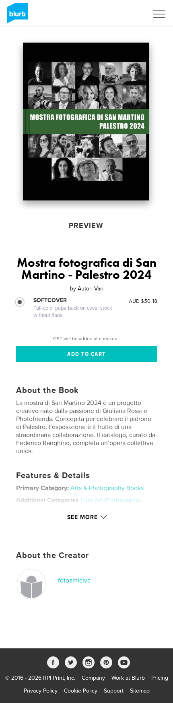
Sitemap (140, 690)
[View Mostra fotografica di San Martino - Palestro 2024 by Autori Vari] (86, 121)
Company (93, 677)
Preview (86, 225)
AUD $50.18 (143, 300)
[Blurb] (15, 16)
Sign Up (128, 14)
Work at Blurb (128, 677)
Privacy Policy (41, 690)
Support (114, 690)
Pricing (159, 677)
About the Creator (52, 555)
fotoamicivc (74, 580)
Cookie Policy (80, 690)
